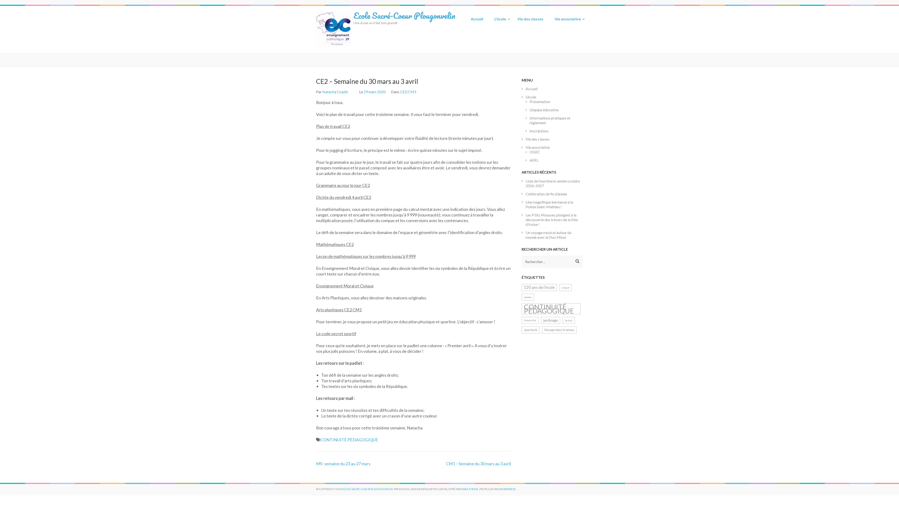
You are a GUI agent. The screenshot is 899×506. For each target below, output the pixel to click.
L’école (500, 19)
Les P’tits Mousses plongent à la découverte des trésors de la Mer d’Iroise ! (552, 220)
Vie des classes (530, 19)
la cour (569, 320)
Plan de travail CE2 (333, 126)
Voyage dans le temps (559, 330)
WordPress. (507, 489)
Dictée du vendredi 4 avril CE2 (343, 197)
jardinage (550, 320)
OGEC (535, 152)
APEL (534, 160)
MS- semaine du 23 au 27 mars (343, 463)
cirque (565, 287)
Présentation (540, 101)
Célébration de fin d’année (546, 194)
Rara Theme (469, 489)
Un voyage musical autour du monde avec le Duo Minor (548, 234)
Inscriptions (539, 131)
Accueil (477, 19)
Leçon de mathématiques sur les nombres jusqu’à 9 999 (366, 256)
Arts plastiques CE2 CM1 (339, 309)
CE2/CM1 (408, 91)
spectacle (530, 330)
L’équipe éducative (544, 110)
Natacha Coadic (335, 91)
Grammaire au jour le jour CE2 (343, 185)
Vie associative (568, 19)
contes (528, 297)
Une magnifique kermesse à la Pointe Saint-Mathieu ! (549, 204)
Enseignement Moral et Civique (345, 285)
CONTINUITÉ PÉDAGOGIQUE (349, 439)
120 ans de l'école (539, 287)
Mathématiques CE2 (335, 244)
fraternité (530, 320)
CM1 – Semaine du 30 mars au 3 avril (478, 463)
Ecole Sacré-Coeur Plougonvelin (404, 15)
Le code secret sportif (336, 333)
